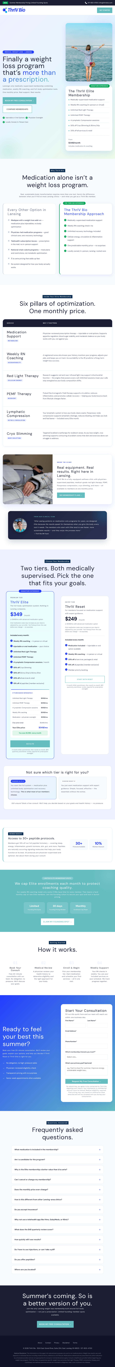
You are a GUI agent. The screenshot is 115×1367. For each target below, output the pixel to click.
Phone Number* (71, 1041)
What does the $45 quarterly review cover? (33, 1229)
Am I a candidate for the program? (29, 1159)
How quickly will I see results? (27, 1239)
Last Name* (91, 1021)
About (40, 1343)
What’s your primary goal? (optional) (78, 1063)
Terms (75, 1343)
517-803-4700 (93, 3)
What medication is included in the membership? (36, 1149)
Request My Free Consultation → (86, 1081)
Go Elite (30, 744)
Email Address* (70, 1031)
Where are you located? (25, 1269)
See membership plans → (71, 495)
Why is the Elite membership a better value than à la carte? (40, 1169)
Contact (48, 1343)
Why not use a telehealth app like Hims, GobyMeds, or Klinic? (41, 1219)
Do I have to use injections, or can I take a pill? (34, 1249)
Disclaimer (66, 1343)
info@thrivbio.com (105, 3)
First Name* (69, 1021)
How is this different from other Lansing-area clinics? (38, 1199)
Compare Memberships (17, 109)
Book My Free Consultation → (19, 100)
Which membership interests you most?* (80, 1052)
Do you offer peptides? (24, 1259)
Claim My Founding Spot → (57, 922)
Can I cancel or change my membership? (32, 1179)
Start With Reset (85, 679)
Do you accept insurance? (26, 1209)
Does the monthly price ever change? (31, 1189)
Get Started (105, 10)
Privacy (56, 1343)
